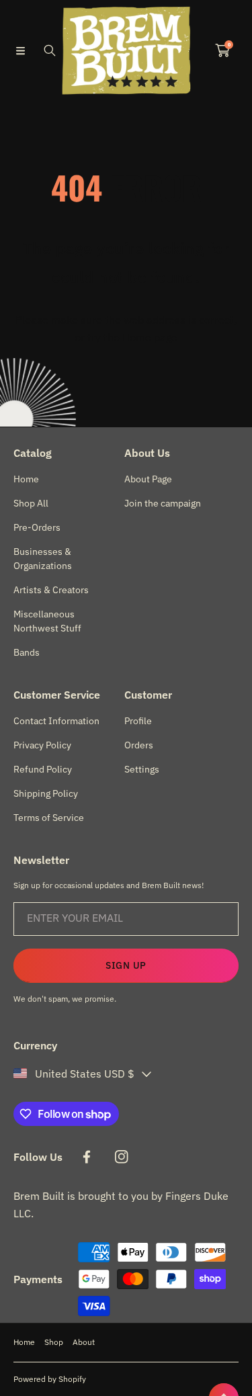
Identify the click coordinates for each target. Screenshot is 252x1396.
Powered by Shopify (49, 1379)
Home (24, 1342)
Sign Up (126, 965)
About (84, 1342)
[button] (20, 50)
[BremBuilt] (126, 50)
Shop (53, 1342)
